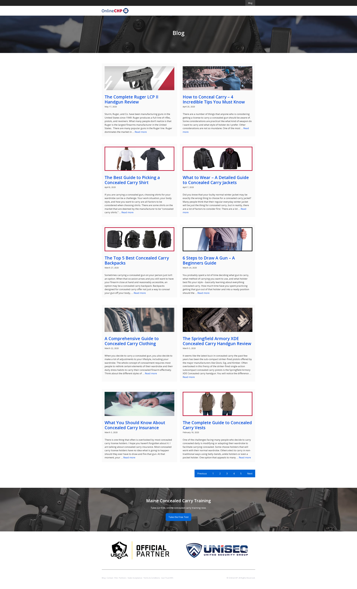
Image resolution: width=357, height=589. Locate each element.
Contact (110, 578)
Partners (122, 578)
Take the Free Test (178, 517)
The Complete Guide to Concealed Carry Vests (217, 425)
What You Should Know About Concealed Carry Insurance (135, 425)
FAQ (116, 578)
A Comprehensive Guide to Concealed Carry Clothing (132, 341)
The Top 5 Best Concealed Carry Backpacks (137, 260)
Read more (141, 131)
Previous (202, 473)
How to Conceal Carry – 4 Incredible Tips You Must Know (214, 99)
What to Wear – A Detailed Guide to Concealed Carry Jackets (216, 180)
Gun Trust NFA (167, 578)
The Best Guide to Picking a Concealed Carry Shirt (132, 180)
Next (249, 473)
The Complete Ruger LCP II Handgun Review (131, 99)
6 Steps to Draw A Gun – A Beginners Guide (209, 260)
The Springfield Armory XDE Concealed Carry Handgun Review (217, 341)
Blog (250, 3)
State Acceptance (135, 578)
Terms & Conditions (151, 578)
